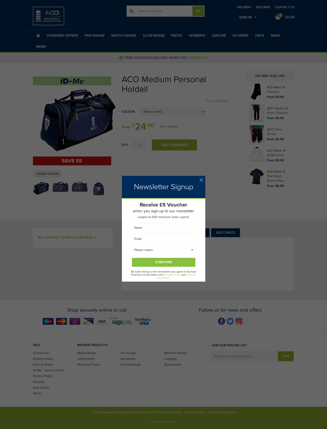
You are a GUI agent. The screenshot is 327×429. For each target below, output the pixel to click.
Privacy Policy (173, 274)
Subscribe (163, 262)
